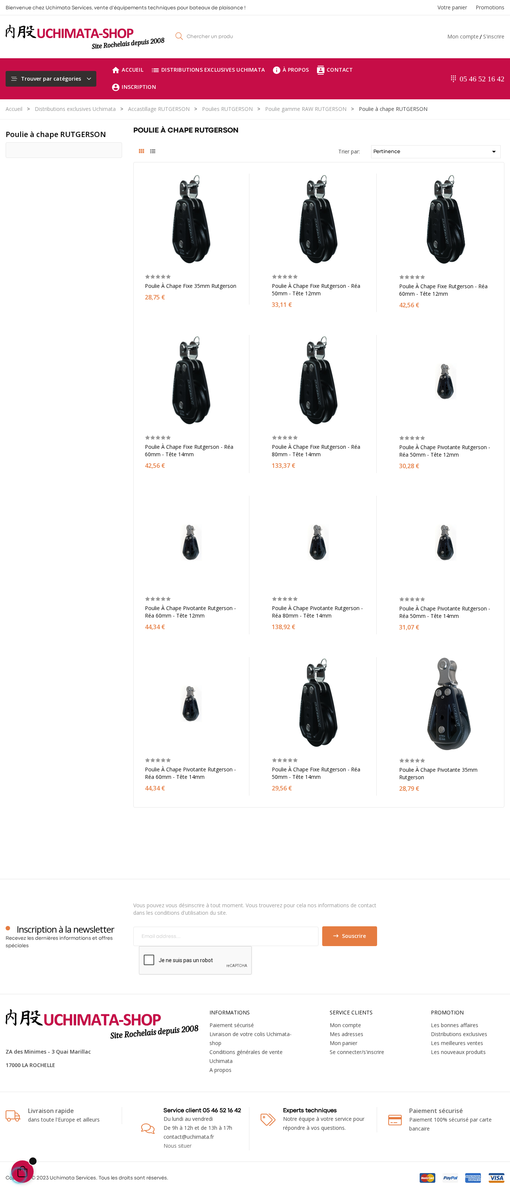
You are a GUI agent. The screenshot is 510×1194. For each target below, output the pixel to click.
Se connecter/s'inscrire (357, 1051)
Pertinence (435, 151)
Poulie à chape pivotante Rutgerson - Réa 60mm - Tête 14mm (190, 773)
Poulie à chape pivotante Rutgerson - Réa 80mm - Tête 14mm (317, 611)
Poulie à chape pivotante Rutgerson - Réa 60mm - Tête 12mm (190, 611)
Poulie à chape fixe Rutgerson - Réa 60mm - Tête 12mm (443, 290)
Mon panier (343, 1043)
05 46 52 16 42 (482, 79)
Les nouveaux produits (458, 1051)
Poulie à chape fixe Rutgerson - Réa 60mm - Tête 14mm (189, 450)
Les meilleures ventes (457, 1043)
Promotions (490, 7)
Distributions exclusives (459, 1034)
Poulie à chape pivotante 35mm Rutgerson (438, 773)
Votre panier (452, 7)
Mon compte (463, 36)
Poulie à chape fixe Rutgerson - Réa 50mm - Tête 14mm (316, 773)
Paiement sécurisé (231, 1025)
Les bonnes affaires (454, 1025)
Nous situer (178, 1145)
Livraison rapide (51, 1111)
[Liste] (153, 152)
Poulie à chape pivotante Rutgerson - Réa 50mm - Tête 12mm (444, 451)
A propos (220, 1069)
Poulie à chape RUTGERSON (56, 134)
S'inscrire (493, 36)
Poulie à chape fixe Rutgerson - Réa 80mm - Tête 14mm (316, 450)
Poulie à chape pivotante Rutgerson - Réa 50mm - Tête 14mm (444, 612)
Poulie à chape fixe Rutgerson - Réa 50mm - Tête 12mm (316, 289)
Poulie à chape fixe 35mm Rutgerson (190, 285)
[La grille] (141, 152)
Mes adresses (346, 1034)
